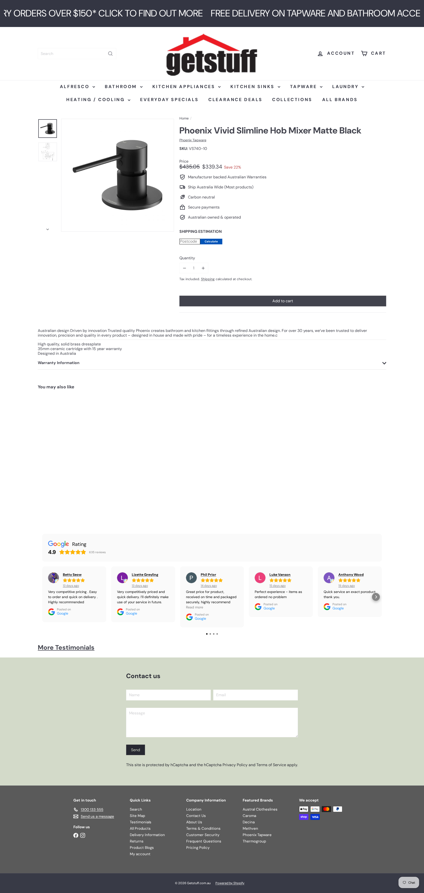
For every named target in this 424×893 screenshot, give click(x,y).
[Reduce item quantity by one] (184, 268)
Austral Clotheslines (260, 809)
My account (140, 854)
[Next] (47, 227)
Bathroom (122, 87)
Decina (249, 822)
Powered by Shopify (229, 883)
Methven (250, 828)
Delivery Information (147, 834)
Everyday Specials (169, 100)
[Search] (110, 53)
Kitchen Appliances (184, 87)
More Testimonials (66, 647)
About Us (194, 822)
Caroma (249, 815)
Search (136, 809)
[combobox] (77, 53)
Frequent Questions (203, 841)
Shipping (208, 279)
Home (184, 118)
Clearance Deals (235, 100)
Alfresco (75, 87)
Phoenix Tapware (257, 834)
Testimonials (140, 822)
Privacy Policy (235, 764)
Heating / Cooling (96, 100)
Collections (292, 100)
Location (193, 809)
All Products (140, 828)
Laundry (346, 87)
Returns (137, 841)
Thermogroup (254, 841)
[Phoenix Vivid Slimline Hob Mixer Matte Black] (67, 457)
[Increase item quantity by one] (203, 268)
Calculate (211, 241)
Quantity (187, 258)
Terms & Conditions (203, 828)
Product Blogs (142, 847)
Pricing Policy (198, 847)
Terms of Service (271, 764)
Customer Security (202, 834)
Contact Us (196, 815)
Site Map (137, 815)
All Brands (340, 100)
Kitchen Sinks (253, 87)
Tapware (304, 87)
